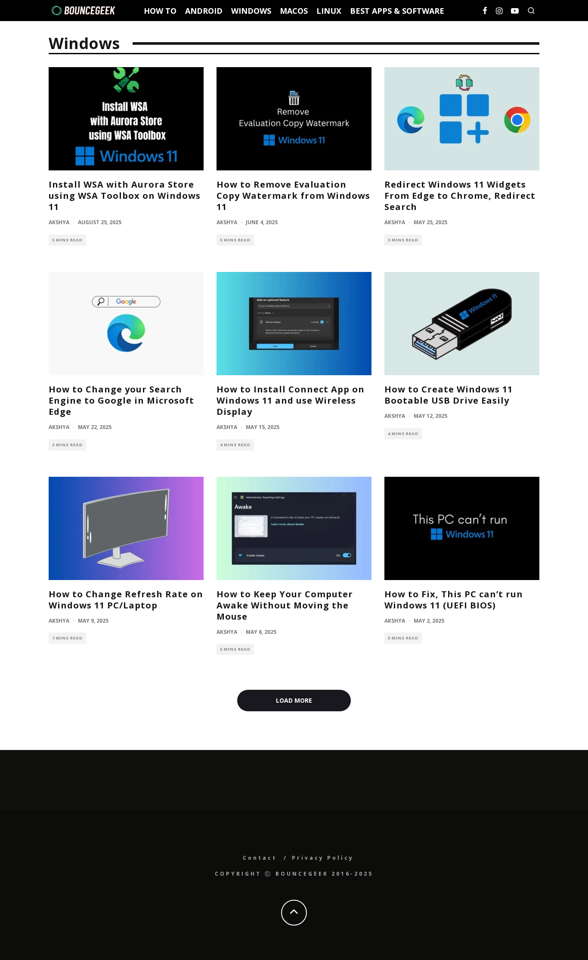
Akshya (59, 222)
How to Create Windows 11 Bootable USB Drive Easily (448, 394)
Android (204, 11)
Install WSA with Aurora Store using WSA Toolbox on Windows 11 (125, 196)
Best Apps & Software (397, 11)
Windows (251, 11)
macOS (294, 11)
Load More (294, 700)
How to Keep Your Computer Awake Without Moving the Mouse (285, 605)
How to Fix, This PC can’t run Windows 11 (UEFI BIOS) (453, 599)
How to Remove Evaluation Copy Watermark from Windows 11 (293, 196)
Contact (260, 857)
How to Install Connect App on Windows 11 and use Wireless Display (291, 400)
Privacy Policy (323, 857)
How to (160, 11)
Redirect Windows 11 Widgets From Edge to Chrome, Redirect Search (459, 196)
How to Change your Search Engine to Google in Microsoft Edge (121, 400)
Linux (328, 11)
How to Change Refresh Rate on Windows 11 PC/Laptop (126, 599)
